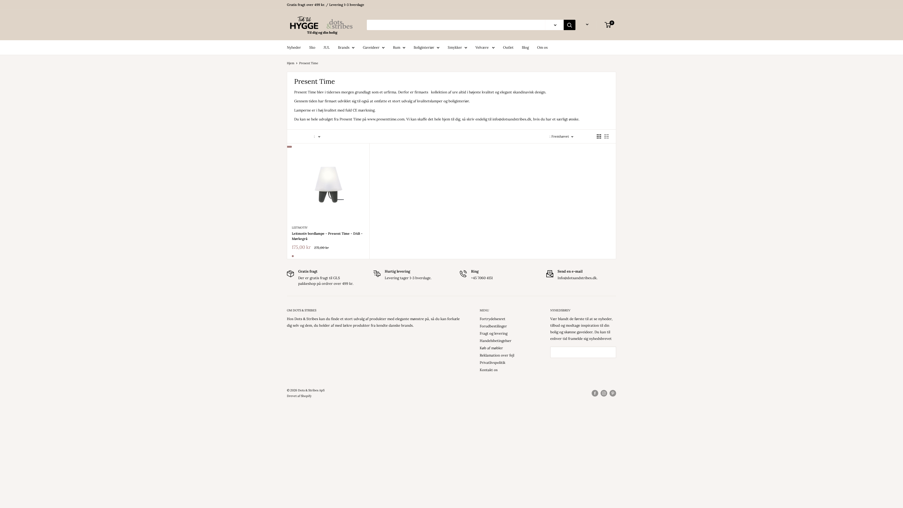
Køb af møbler (491, 348)
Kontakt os (489, 370)
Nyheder (294, 47)
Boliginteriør (424, 47)
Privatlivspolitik (492, 362)
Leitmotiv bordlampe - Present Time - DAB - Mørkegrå (327, 236)
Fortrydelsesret (492, 319)
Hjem (290, 63)
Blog (525, 47)
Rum (396, 47)
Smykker (455, 47)
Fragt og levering (493, 333)
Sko (312, 47)
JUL (327, 47)
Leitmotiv (300, 227)
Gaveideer (371, 47)
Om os (542, 47)
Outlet (508, 47)
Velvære (482, 47)
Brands (343, 47)
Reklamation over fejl (497, 355)
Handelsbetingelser (495, 340)
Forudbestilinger (493, 326)
